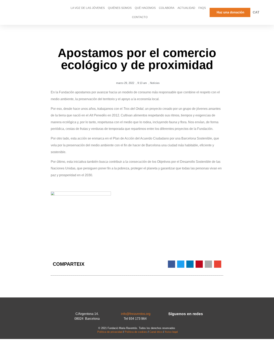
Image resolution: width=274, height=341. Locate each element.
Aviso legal (171, 331)
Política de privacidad (109, 331)
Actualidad (186, 7)
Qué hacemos (145, 7)
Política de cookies (136, 331)
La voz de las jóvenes (88, 7)
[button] (171, 264)
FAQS (202, 7)
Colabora (166, 7)
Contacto (140, 17)
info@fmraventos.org (135, 314)
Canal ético (155, 331)
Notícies (155, 82)
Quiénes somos (120, 7)
